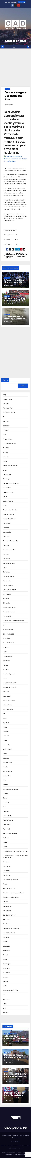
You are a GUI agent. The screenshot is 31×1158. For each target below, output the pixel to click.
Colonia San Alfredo (9, 519)
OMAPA (5, 793)
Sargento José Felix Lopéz (11, 928)
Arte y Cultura (7, 439)
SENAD (5, 941)
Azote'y (5, 452)
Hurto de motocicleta (10, 683)
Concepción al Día (15, 40)
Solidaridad (6, 950)
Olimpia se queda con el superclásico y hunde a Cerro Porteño (15, 282)
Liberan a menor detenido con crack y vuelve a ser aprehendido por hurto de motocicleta (15, 1153)
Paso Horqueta (8, 820)
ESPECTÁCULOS (8, 634)
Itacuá (5, 718)
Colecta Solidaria (8, 514)
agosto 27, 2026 (11, 1041)
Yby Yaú (5, 1012)
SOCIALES (6, 946)
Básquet (5, 457)
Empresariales (7, 616)
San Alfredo (7, 910)
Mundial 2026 (7, 762)
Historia (5, 665)
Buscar (5, 380)
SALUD (5, 902)
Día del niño (7, 581)
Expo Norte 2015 (8, 643)
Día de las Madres (8, 576)
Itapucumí (6, 722)
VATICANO (6, 999)
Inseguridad (6, 696)
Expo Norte (6, 638)
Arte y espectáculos (9, 443)
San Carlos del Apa (9, 915)
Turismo (5, 981)
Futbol (5, 652)
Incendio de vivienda (9, 687)
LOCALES (6, 736)
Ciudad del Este (8, 501)
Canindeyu (6, 479)
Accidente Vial (7, 408)
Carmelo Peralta (8, 492)
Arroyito (5, 430)
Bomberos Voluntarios (10, 465)
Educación (6, 603)
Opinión (5, 798)
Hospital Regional (8, 674)
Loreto (5, 740)
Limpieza (6, 731)
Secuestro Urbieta (9, 933)
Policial (5, 842)
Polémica (6, 838)
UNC (4, 986)
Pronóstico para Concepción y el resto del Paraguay (15, 856)
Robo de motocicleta (9, 888)
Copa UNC (6, 536)
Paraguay (6, 811)
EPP (4, 625)
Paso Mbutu (7, 824)
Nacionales (6, 776)
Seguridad (6, 937)
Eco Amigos (7, 594)
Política (5, 847)
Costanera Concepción (10, 541)
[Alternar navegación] (14, 47)
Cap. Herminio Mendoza (11, 483)
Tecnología (6, 964)
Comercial (6, 527)
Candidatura (7, 474)
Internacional (7, 705)
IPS (4, 714)
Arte (4, 434)
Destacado (6, 572)
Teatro (5, 959)
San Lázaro (6, 919)
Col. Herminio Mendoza (10, 510)
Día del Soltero (8, 585)
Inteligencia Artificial (9, 700)
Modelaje (6, 758)
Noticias (5, 785)
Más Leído (6, 745)
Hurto (5, 678)
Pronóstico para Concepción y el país (15, 851)
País (4, 807)
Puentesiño (6, 875)
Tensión (5, 977)
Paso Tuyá (6, 829)
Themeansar (15, 1137)
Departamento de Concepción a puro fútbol (20, 254)
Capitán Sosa (7, 488)
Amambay (6, 426)
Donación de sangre (9, 590)
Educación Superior (9, 607)
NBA (4, 780)
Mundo (5, 767)
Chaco (5, 496)
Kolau (5, 727)
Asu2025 (6, 448)
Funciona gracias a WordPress (10, 1135)
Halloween (6, 660)
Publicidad (6, 871)
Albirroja (6, 421)
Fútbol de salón (8, 656)
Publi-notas (6, 866)
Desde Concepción (9, 563)
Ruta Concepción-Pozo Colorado (13, 893)
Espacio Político (8, 629)
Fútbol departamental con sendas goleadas (10, 255)
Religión (5, 884)
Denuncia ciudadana (9, 550)
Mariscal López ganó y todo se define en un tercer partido (14, 300)
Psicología (6, 862)
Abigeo (5, 395)
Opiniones (6, 802)
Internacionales (8, 709)
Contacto (17, 1141)
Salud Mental (7, 906)
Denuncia (6, 545)
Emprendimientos (8, 612)
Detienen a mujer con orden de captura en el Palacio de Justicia (15, 1095)
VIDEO (5, 1003)
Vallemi (5, 995)
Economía (6, 598)
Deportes (7, 88)
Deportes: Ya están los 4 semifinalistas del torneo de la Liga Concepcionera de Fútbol (15, 1147)
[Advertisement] (15, 65)
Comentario (6, 523)
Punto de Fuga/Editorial (10, 879)
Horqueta (6, 669)
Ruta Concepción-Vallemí (11, 897)
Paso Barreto (7, 816)
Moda (5, 753)
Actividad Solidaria (9, 412)
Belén (5, 461)
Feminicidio (6, 647)
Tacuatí (5, 955)
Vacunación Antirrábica (10, 990)
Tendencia (6, 972)
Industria (6, 691)
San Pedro (6, 924)
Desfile (5, 567)
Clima (4, 505)
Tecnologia (6, 968)
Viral (4, 1008)
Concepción (7, 532)
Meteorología (7, 749)
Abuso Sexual (7, 399)
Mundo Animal (7, 771)
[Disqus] (15, 352)
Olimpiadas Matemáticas (10, 789)
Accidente (6, 403)
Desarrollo (6, 559)
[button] (25, 47)
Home (12, 1141)
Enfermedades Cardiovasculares (13, 621)
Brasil (5, 470)
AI (3, 417)
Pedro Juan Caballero (10, 833)
